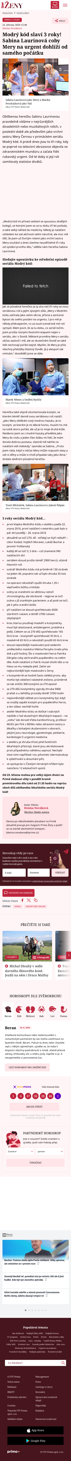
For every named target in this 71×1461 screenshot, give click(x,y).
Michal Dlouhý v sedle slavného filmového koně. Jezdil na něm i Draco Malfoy (26, 970)
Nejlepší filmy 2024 (34, 1333)
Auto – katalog (34, 1340)
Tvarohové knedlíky (18, 1351)
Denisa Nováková (12, 28)
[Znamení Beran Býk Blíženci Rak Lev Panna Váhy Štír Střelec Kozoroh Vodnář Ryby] (39, 873)
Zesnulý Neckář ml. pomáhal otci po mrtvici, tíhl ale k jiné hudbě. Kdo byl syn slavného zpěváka (34, 1278)
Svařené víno (24, 1344)
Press (38, 1381)
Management (42, 1376)
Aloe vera (60, 1344)
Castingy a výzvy (44, 1386)
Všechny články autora (36, 812)
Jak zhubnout (18, 1333)
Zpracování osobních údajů (46, 1399)
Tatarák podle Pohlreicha (43, 1344)
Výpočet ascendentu (47, 1348)
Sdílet (58, 22)
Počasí (44, 1337)
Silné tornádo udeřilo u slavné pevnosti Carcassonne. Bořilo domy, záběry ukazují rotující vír (32, 1294)
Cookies (11, 1405)
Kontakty (40, 1392)
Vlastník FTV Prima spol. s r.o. (17, 1412)
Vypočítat (35, 1162)
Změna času (25, 1337)
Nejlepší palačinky (37, 1351)
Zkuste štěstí (34, 1106)
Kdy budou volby (56, 1337)
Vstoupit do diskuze (21, 892)
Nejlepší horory (52, 1333)
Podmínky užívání (16, 1397)
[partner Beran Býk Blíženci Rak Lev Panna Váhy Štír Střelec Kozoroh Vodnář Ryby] (50, 1151)
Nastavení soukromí (46, 1419)
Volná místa (13, 1381)
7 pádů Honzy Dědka (52, 1340)
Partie (35, 1337)
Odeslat (60, 872)
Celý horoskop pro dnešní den (27, 1067)
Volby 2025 (11, 1344)
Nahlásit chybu (14, 1419)
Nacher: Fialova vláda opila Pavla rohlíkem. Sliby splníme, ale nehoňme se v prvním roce (34, 1262)
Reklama (11, 1386)
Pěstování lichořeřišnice (25, 1348)
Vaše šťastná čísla (50, 1086)
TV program (12, 1337)
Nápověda (41, 1405)
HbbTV (11, 1392)
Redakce (40, 1410)
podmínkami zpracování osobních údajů (49, 881)
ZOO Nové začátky (18, 1340)
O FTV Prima (13, 1376)
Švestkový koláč (55, 1351)
